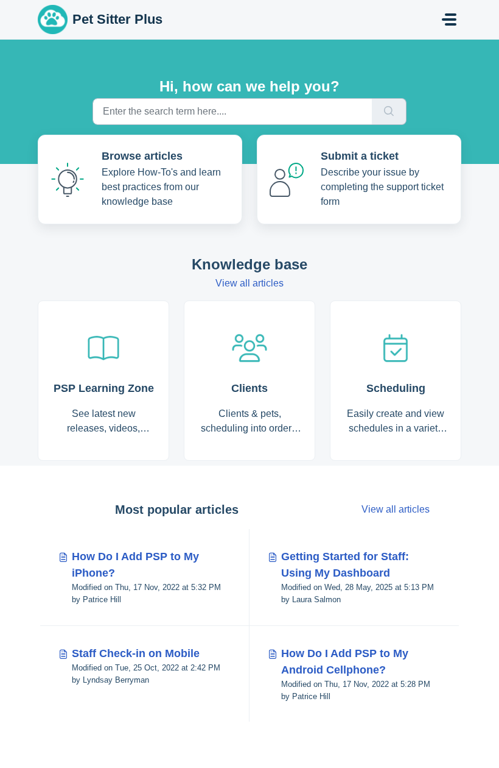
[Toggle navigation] (449, 19)
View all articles (249, 283)
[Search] (389, 111)
